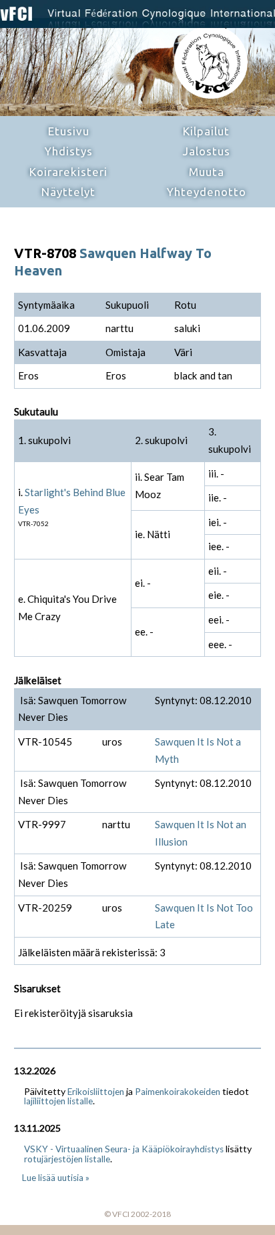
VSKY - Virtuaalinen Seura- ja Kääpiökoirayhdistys (124, 1149)
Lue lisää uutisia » (55, 1177)
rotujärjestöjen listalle (67, 1159)
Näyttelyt (68, 191)
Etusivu (68, 131)
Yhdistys (69, 151)
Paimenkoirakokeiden (177, 1091)
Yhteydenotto (206, 191)
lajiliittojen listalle (58, 1101)
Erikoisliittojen (95, 1091)
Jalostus (206, 151)
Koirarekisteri (68, 171)
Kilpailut (206, 131)
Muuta (206, 171)
